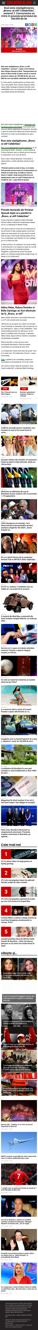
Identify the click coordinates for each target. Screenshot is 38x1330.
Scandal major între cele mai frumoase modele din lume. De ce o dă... (17, 975)
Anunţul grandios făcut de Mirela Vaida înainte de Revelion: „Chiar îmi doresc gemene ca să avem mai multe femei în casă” (18, 942)
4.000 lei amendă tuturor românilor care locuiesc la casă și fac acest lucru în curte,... (18, 430)
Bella (3, 360)
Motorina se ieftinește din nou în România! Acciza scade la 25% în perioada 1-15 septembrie (19, 493)
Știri (5, 389)
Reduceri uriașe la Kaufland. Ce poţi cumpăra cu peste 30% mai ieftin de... (18, 1090)
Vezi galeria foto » (19, 50)
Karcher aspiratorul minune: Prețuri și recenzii (27, 394)
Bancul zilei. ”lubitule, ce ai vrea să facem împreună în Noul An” (17, 1125)
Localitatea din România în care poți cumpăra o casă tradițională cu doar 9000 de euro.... (18, 770)
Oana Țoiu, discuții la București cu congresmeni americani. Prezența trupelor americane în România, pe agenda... (16, 833)
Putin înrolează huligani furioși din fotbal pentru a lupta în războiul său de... (19, 998)
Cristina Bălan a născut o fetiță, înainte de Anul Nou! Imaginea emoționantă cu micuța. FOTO (18, 920)
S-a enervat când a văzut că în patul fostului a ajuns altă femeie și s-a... (16, 710)
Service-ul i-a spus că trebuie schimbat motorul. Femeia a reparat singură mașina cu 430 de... (17, 650)
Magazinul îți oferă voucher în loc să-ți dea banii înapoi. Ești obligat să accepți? (18, 801)
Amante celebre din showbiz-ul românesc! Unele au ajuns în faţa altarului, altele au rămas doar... (19, 462)
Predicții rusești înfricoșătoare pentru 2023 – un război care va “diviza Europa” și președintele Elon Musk (18, 1255)
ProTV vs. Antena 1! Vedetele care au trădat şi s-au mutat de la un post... (17, 588)
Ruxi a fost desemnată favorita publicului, (16, 148)
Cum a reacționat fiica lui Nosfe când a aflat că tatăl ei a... (18, 1022)
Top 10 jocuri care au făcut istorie (9, 393)
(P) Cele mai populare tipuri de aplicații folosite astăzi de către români (17, 881)
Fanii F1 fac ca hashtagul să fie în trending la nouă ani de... (18, 1045)
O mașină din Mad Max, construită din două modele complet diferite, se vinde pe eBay (19, 618)
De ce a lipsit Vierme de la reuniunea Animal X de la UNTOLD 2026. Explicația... (19, 558)
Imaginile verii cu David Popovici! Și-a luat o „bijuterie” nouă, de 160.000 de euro (19, 740)
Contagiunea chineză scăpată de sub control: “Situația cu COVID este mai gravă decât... (17, 1067)
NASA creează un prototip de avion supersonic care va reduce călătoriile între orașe (18, 1157)
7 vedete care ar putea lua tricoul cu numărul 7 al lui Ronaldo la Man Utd (18, 1189)
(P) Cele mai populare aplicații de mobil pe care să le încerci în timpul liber (18, 900)
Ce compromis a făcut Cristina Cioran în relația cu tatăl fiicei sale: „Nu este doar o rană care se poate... (19, 1289)
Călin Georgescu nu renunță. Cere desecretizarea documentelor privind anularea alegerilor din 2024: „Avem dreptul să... (17, 526)
